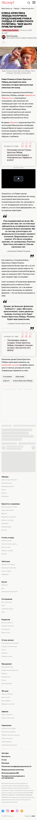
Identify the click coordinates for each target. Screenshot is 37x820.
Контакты (6, 757)
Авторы (5, 753)
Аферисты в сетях (8, 704)
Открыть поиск (28, 2)
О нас (4, 760)
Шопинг (4, 554)
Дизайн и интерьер (8, 564)
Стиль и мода (8, 538)
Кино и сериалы (7, 714)
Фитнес (4, 530)
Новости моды (7, 541)
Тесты (4, 650)
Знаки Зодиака (7, 742)
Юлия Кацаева (12, 36)
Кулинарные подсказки (10, 591)
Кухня (4, 582)
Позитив (4, 653)
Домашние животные (9, 568)
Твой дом (6, 562)
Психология (6, 629)
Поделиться (4, 42)
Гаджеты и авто (7, 656)
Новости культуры (8, 718)
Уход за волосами (8, 510)
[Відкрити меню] (33, 2)
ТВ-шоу (5, 691)
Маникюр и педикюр (9, 517)
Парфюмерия (6, 527)
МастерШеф (6, 701)
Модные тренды (7, 550)
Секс (3, 605)
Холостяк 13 (6, 697)
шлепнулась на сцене (11, 365)
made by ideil (29, 816)
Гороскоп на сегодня (9, 728)
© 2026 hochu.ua (7, 816)
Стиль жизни (8, 640)
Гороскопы (6, 726)
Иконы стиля (6, 547)
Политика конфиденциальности (16, 767)
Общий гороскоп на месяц (11, 735)
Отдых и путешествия (9, 646)
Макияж (4, 513)
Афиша (5, 712)
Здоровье (5, 523)
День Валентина (7, 667)
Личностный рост (8, 626)
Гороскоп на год (7, 738)
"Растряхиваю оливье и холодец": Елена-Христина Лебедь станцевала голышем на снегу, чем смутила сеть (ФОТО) (20, 345)
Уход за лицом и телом (9, 507)
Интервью (5, 496)
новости (6, 381)
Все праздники (7, 683)
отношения (7, 377)
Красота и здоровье (11, 504)
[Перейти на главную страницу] (8, 2)
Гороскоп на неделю (9, 732)
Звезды (5, 477)
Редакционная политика (13, 770)
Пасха (4, 680)
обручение (19, 377)
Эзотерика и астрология (10, 643)
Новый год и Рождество (10, 670)
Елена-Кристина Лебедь (23, 381)
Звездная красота (8, 486)
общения (13, 123)
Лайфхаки (5, 574)
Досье (4, 490)
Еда (3, 588)
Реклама (5, 763)
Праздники (7, 664)
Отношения (7, 599)
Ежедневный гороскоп (9, 745)
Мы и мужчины (7, 602)
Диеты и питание (7, 520)
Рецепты (5, 585)
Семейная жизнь (7, 609)
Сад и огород (6, 571)
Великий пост (6, 677)
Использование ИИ (10, 773)
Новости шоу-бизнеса (10, 30)
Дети (3, 612)
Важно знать (6, 632)
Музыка (4, 493)
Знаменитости (7, 483)
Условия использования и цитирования (13, 777)
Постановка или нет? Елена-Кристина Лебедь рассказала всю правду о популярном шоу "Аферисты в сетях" (19, 155)
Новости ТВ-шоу (7, 694)
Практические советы (9, 544)
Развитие (6, 620)
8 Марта (4, 673)
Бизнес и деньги (7, 623)
